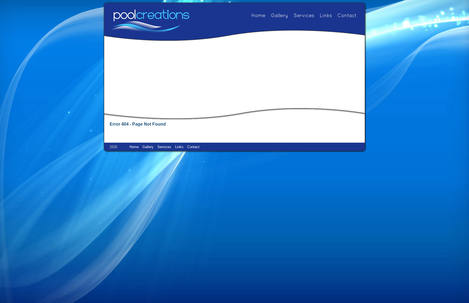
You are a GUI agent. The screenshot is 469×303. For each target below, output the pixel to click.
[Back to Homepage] (149, 21)
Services (304, 16)
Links (326, 16)
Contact (347, 16)
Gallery (279, 16)
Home (258, 16)
